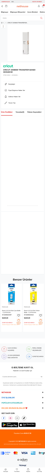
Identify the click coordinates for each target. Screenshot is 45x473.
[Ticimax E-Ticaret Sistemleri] (22, 466)
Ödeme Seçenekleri (34, 112)
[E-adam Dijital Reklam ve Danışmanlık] (22, 460)
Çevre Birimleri (32, 12)
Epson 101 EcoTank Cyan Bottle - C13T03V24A (11, 311)
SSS (12, 1)
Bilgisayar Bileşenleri (17, 12)
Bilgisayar (4, 12)
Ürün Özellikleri (6, 112)
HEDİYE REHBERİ (37, 1)
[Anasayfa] (3, 23)
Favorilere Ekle (18, 315)
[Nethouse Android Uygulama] (10, 424)
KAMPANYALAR (6, 1)
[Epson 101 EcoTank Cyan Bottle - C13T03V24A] (11, 294)
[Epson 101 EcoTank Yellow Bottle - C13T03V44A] (33, 294)
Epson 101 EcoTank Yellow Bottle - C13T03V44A (32, 311)
